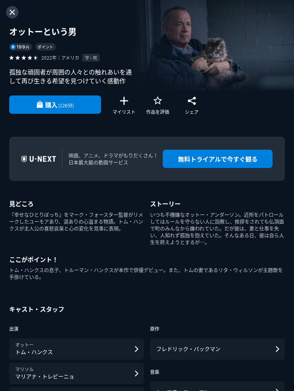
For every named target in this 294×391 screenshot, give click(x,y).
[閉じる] (12, 12)
